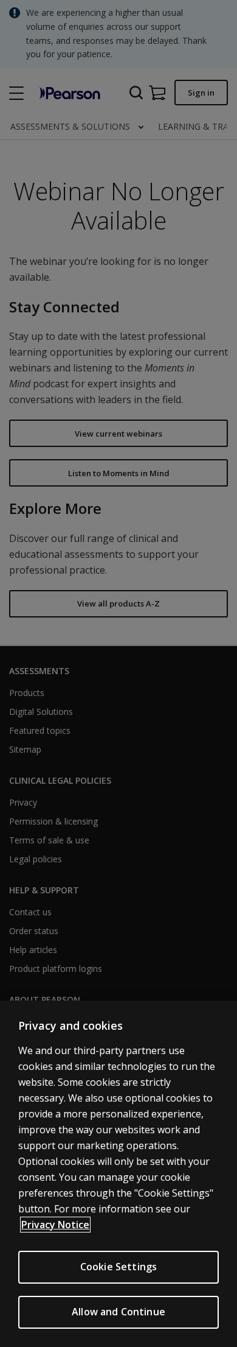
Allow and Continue (118, 1311)
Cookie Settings (118, 1266)
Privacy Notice (55, 1224)
